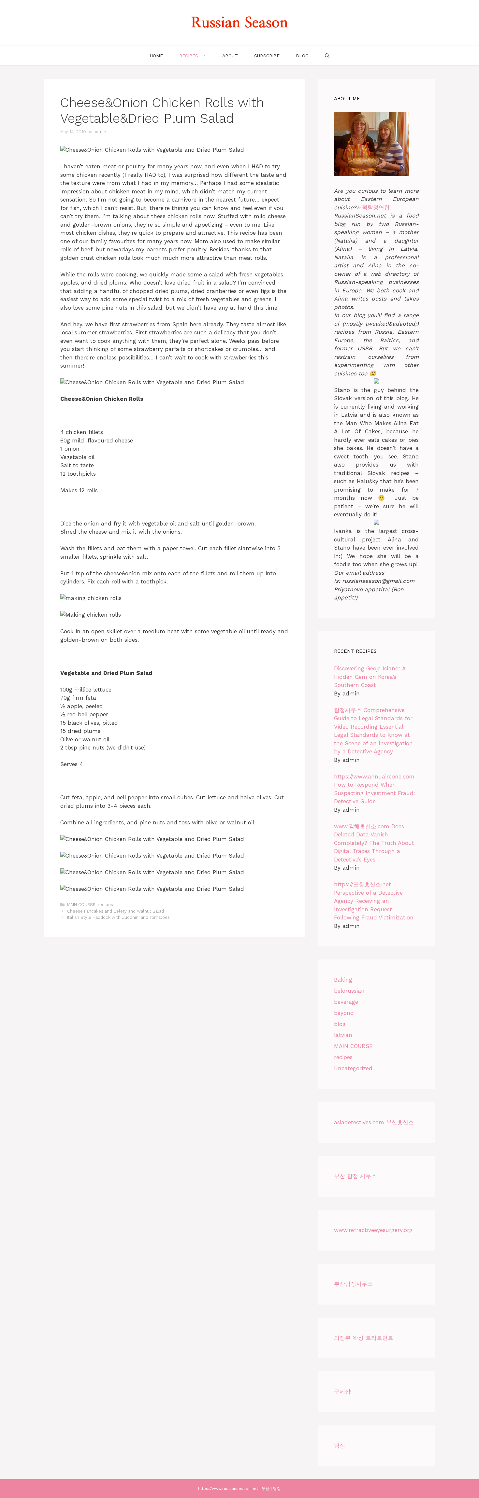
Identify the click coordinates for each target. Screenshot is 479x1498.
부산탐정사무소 (353, 1284)
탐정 (339, 1445)
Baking (343, 979)
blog (302, 55)
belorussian (349, 990)
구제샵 (342, 1391)
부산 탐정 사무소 (355, 1176)
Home (156, 55)
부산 (265, 1488)
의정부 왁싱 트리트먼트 (363, 1338)
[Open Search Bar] (327, 55)
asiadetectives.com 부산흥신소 (374, 1122)
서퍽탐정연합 (373, 207)
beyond (344, 1013)
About (230, 55)
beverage (346, 1002)
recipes (188, 55)
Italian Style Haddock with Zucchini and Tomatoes (118, 917)
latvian (343, 1035)
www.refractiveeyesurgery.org (373, 1230)
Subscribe (267, 55)
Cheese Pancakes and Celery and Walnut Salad (115, 911)
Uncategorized (353, 1068)
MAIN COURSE (81, 904)
